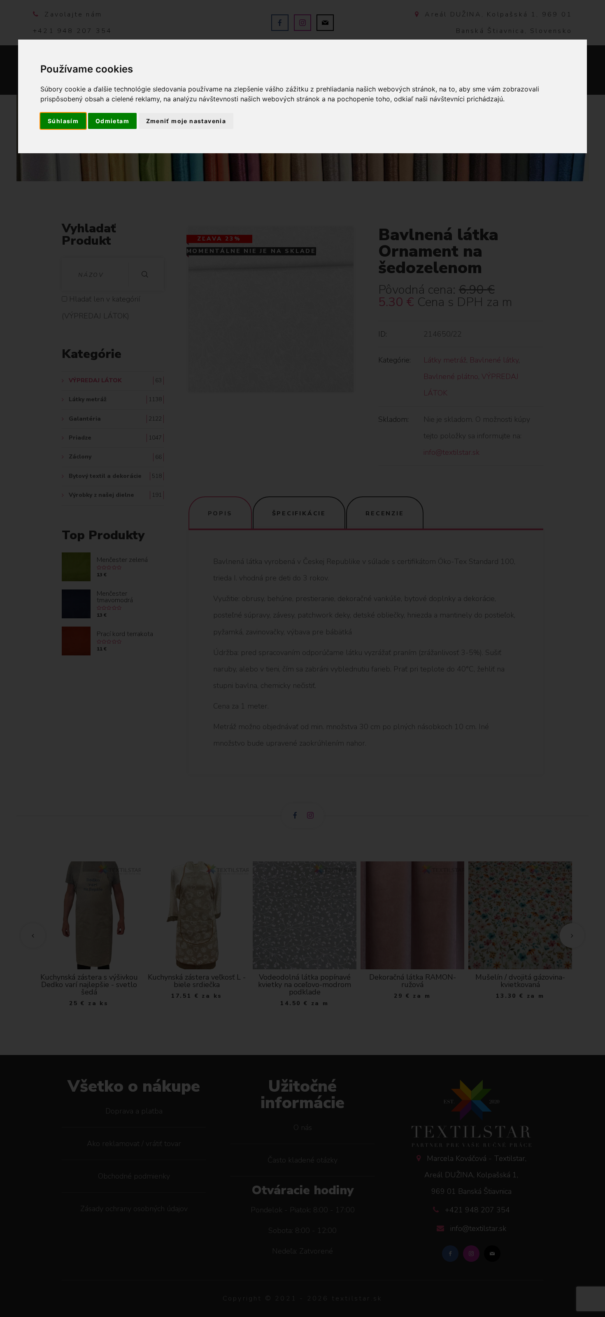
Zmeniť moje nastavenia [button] (186, 120)
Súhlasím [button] (63, 120)
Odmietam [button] (112, 120)
